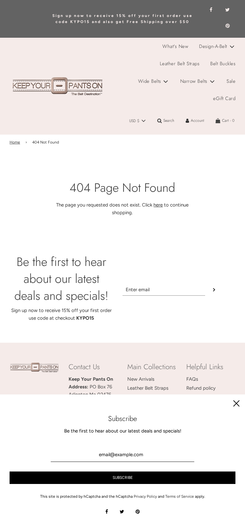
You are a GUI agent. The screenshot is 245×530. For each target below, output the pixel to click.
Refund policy (201, 388)
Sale (230, 81)
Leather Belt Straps (180, 63)
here (158, 205)
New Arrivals (140, 379)
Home (15, 142)
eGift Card (224, 98)
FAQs (192, 379)
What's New (175, 46)
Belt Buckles (222, 63)
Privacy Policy (145, 496)
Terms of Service (179, 496)
